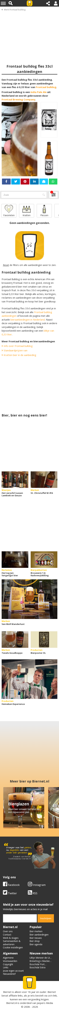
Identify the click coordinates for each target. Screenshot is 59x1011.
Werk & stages (11, 937)
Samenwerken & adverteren (11, 942)
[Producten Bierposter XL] (44, 639)
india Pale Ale (38, 92)
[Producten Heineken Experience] (29, 679)
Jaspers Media (45, 1003)
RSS (34, 893)
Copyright (8, 964)
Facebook (13, 885)
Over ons (8, 931)
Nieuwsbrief (9, 973)
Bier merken (36, 931)
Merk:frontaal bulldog (14, 9)
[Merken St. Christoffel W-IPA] (44, 479)
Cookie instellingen (13, 947)
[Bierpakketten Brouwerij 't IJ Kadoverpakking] (44, 559)
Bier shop (35, 941)
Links (5, 967)
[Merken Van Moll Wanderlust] (29, 599)
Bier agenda (36, 944)
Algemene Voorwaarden (10, 959)
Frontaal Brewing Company (18, 99)
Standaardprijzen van (15, 350)
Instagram (39, 885)
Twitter (12, 893)
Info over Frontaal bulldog (18, 346)
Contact (7, 934)
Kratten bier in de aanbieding (19, 355)
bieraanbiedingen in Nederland (27, 319)
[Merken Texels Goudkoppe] (15, 639)
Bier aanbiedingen (39, 934)
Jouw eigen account (13, 970)
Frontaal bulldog (46, 87)
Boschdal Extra (37, 967)
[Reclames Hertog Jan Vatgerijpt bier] (15, 559)
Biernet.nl (11, 1003)
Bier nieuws (36, 937)
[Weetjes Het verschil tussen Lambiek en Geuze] (15, 479)
